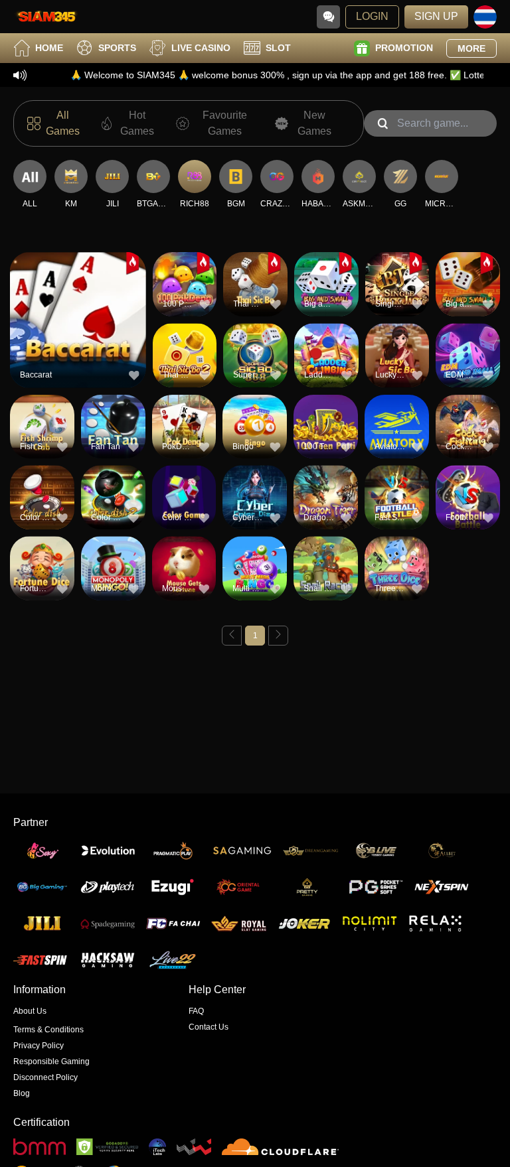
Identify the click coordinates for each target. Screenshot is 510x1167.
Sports (117, 47)
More (471, 48)
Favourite (78, 297)
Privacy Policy (38, 1045)
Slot (278, 47)
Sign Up (436, 16)
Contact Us (208, 1027)
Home (49, 47)
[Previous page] (232, 636)
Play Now (78, 328)
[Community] (328, 17)
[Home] (46, 16)
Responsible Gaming (51, 1061)
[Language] (485, 17)
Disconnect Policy (45, 1077)
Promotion (404, 47)
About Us (29, 1011)
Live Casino (200, 47)
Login (372, 16)
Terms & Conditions (48, 1029)
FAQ (196, 1011)
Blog (21, 1093)
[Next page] (278, 636)
